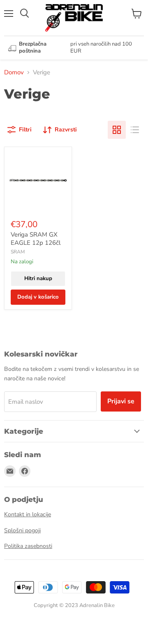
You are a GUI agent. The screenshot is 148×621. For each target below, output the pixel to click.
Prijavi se (120, 401)
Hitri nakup (38, 278)
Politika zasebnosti (28, 546)
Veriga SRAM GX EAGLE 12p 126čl (35, 238)
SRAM (18, 251)
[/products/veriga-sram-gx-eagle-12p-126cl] (38, 180)
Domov (14, 72)
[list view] (135, 130)
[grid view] (117, 130)
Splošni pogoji (22, 530)
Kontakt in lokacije (27, 514)
